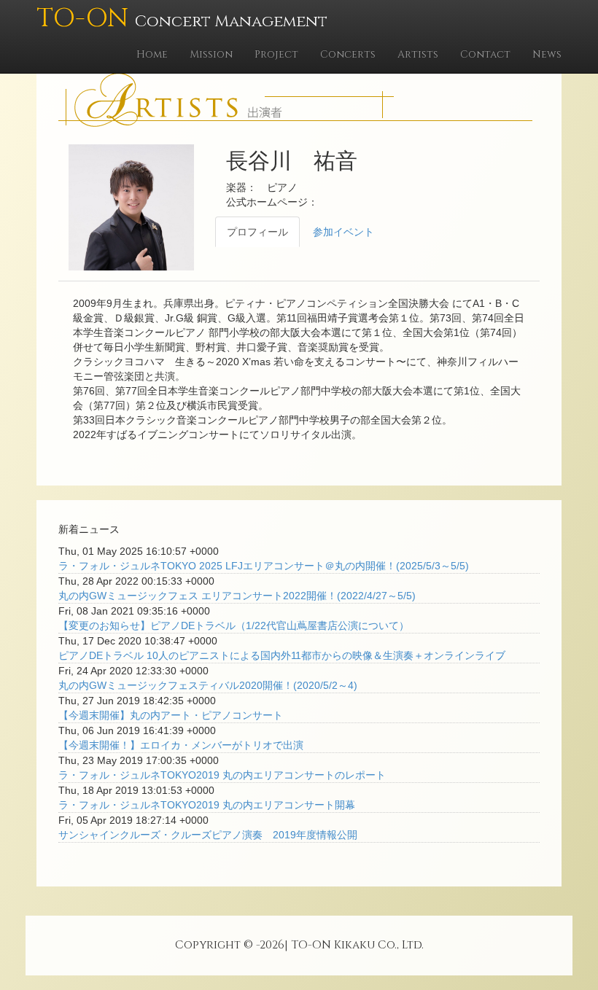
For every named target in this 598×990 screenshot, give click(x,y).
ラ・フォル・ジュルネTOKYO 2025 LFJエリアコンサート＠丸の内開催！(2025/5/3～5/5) (263, 566)
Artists (417, 54)
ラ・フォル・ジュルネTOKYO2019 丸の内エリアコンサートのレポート (222, 775)
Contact (485, 54)
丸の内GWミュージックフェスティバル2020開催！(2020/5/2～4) (207, 685)
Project (276, 54)
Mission (211, 54)
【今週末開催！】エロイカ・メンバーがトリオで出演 (180, 745)
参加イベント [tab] (343, 232)
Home (152, 54)
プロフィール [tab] (257, 232)
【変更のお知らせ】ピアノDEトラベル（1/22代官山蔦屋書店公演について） (233, 625)
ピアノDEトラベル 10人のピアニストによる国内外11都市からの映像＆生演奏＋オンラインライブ (281, 655)
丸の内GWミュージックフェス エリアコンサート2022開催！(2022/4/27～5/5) (237, 595)
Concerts (348, 54)
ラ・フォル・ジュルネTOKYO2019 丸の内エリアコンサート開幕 (206, 805)
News (547, 54)
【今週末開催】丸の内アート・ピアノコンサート (170, 715)
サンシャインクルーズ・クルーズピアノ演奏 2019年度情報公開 (207, 835)
